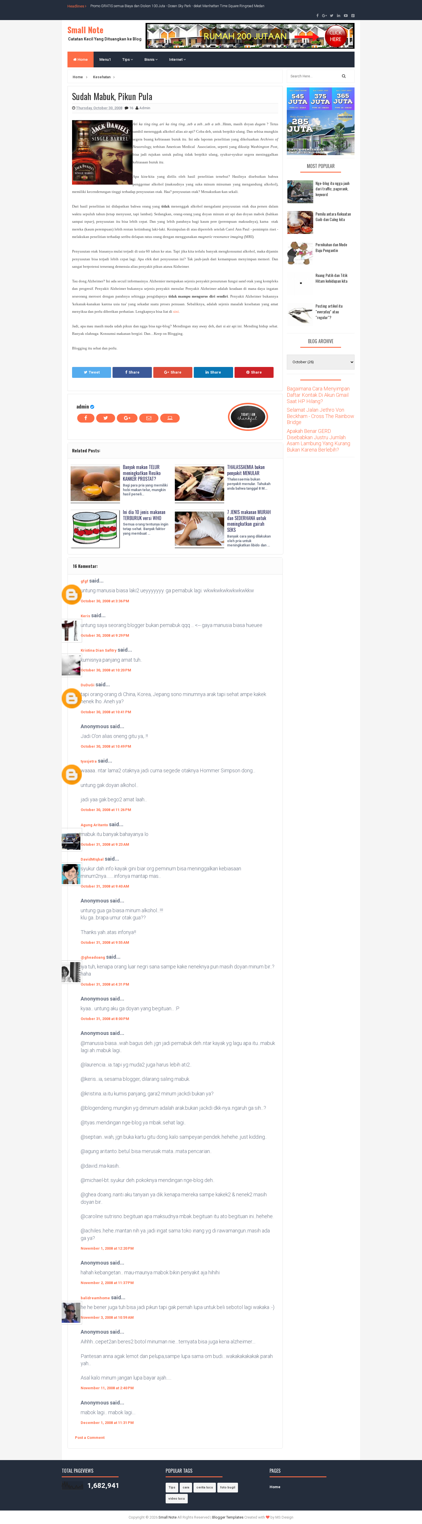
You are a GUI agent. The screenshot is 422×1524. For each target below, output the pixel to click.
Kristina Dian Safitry (99, 650)
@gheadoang (93, 957)
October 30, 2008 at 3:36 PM (105, 601)
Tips (126, 59)
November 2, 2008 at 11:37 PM (107, 1283)
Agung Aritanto (94, 825)
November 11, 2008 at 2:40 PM (107, 1388)
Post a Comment (89, 1437)
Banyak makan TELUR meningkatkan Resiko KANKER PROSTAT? (141, 473)
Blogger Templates (227, 1517)
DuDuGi (87, 685)
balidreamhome (95, 1298)
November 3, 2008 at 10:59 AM (107, 1317)
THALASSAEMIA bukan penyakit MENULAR (246, 470)
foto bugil (227, 1487)
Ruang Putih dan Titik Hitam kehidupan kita (331, 278)
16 (131, 108)
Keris (85, 616)
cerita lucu (204, 1487)
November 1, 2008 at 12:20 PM (107, 1248)
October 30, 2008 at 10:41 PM (106, 712)
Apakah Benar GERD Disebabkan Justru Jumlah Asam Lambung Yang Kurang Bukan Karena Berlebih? (318, 440)
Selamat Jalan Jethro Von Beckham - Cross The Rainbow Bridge (320, 416)
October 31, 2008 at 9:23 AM (105, 844)
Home (82, 59)
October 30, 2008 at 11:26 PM (106, 810)
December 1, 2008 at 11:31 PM (107, 1423)
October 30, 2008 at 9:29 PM (105, 635)
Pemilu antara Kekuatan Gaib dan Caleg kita (333, 216)
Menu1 (105, 59)
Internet (176, 59)
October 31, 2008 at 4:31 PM (105, 984)
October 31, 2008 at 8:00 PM (105, 1019)
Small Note (85, 30)
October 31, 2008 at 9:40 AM (105, 886)
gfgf (84, 581)
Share (134, 372)
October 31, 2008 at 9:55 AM (105, 942)
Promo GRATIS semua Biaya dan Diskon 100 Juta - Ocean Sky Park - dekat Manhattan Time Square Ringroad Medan (177, 6)
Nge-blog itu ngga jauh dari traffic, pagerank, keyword (332, 188)
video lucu (177, 1498)
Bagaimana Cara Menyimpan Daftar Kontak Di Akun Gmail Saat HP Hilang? (318, 395)
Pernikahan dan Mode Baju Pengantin (331, 247)
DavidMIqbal (92, 859)
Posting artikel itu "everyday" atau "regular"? (328, 311)
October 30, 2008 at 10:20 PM (106, 670)
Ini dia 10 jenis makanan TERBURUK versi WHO (144, 515)
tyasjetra (89, 761)
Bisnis (149, 59)
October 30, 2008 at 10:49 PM (106, 746)
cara (186, 1487)
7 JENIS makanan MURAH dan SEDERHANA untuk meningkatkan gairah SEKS (249, 521)
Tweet (94, 372)
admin (82, 406)
